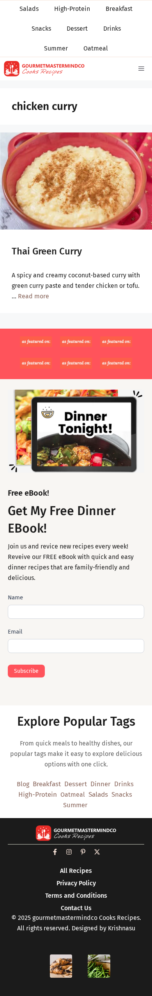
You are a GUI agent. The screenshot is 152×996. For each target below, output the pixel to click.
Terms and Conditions (76, 895)
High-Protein (37, 795)
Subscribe (26, 671)
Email (15, 631)
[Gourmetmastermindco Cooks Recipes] (44, 68)
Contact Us (76, 908)
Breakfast (47, 784)
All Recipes (76, 870)
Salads (98, 795)
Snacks (121, 794)
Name (15, 597)
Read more (33, 296)
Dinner (100, 784)
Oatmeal (72, 794)
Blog (23, 784)
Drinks (124, 784)
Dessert (75, 784)
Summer (75, 805)
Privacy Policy (76, 883)
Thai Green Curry (47, 251)
